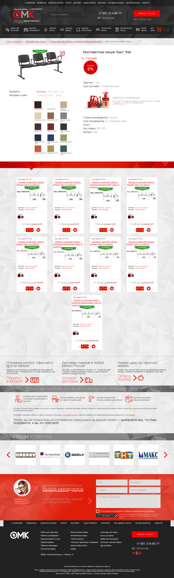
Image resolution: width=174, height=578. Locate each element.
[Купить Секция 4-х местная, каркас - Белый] (147, 288)
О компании (30, 3)
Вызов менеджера (63, 489)
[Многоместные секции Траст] (40, 66)
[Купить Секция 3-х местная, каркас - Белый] (37, 288)
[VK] (134, 554)
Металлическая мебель (79, 532)
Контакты (102, 3)
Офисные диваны (47, 542)
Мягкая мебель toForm (79, 545)
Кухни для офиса (106, 535)
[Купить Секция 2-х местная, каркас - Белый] (74, 230)
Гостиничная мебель (48, 549)
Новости (145, 3)
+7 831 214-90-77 (110, 13)
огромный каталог (70, 415)
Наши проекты (89, 3)
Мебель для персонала (49, 532)
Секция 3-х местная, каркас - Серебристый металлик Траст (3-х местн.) (68, 244)
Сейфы (73, 549)
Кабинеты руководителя (50, 535)
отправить (106, 515)
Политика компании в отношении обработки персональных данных (87, 566)
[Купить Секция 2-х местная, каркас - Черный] (37, 230)
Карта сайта (60, 573)
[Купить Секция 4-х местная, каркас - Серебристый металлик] (92, 346)
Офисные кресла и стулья (50, 539)
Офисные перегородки (49, 545)
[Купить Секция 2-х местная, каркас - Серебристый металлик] (111, 230)
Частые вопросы (133, 3)
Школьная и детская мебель (111, 542)
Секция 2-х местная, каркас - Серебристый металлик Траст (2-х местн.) (105, 184)
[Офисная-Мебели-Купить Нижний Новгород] (24, 18)
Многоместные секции (79, 535)
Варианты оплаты (56, 3)
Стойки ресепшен (77, 539)
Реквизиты (42, 3)
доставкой (130, 415)
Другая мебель (105, 545)
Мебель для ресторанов (109, 539)
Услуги (68, 3)
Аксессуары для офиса (109, 532)
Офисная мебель (14, 42)
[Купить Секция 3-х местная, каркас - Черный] (147, 230)
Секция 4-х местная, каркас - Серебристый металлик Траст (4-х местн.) (87, 302)
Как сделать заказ (116, 3)
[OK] (137, 554)
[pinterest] (139, 554)
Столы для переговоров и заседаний (84, 542)
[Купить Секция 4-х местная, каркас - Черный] (111, 288)
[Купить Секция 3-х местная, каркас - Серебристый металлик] (74, 288)
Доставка (77, 3)
